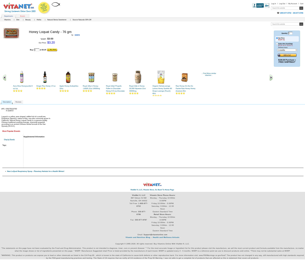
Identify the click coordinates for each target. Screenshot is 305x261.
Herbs (39, 20)
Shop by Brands (10, 140)
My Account (292, 4)
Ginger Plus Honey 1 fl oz (46, 86)
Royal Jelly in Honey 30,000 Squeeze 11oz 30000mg (137, 88)
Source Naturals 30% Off (82, 20)
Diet (17, 20)
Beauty (28, 20)
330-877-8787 (141, 220)
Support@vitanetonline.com (155, 235)
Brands (22, 16)
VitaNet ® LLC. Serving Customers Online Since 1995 (19, 8)
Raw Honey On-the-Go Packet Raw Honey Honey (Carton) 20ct (185, 88)
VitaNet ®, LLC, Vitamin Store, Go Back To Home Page (152, 190)
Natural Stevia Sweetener (56, 20)
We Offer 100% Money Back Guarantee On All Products (44, 8)
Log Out (282, 4)
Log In (273, 4)
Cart (301, 4)
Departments (8, 16)
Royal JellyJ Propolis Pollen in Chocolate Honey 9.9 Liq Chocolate (115, 88)
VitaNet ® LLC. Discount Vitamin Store (152, 184)
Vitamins (7, 20)
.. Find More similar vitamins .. (209, 74)
